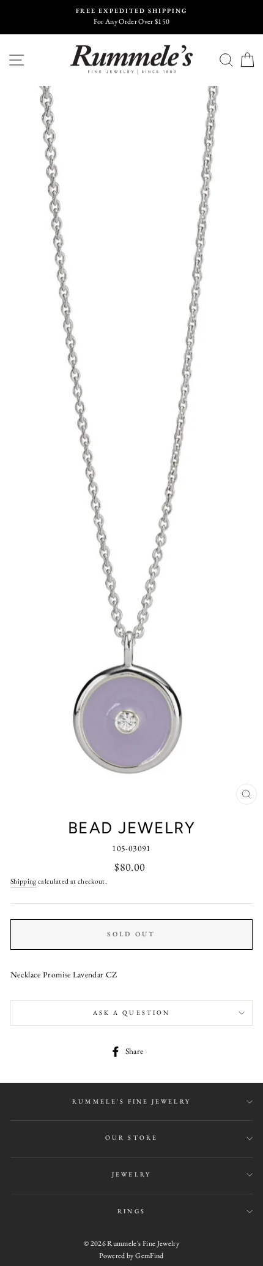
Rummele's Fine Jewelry (131, 1101)
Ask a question (131, 1013)
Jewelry (131, 1174)
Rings (131, 1211)
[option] (131, 17)
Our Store (131, 1138)
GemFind (149, 1255)
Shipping (23, 880)
